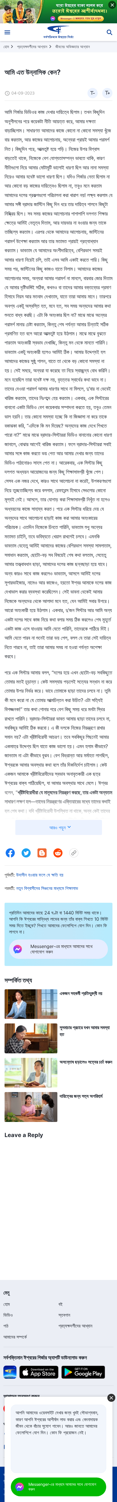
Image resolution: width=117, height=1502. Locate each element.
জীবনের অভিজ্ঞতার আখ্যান (72, 46)
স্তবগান (64, 1315)
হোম (6, 46)
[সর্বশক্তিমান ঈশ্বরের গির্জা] (58, 32)
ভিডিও (8, 1315)
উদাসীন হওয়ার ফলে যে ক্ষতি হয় (39, 875)
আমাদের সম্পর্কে (15, 1337)
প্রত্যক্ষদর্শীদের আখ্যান (32, 46)
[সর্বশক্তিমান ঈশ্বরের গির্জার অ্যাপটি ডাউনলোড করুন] (9, 1372)
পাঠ (5, 1326)
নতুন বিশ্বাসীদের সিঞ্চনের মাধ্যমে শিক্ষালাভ (47, 888)
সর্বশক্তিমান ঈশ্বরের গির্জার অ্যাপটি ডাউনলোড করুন (45, 1358)
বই (60, 1304)
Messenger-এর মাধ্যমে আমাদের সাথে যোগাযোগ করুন (62, 1486)
